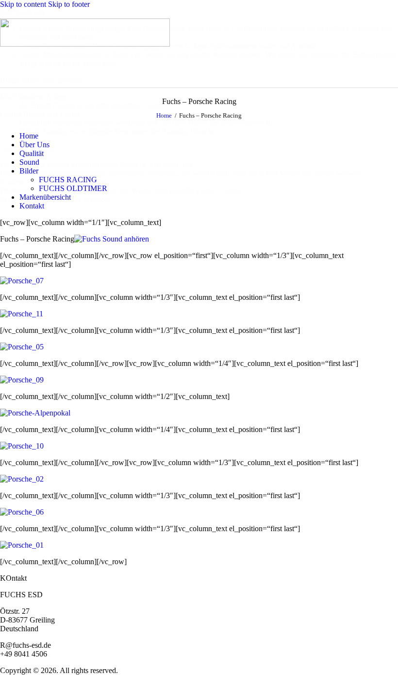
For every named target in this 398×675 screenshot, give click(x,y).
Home (164, 115)
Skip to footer (69, 4)
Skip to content (23, 4)
